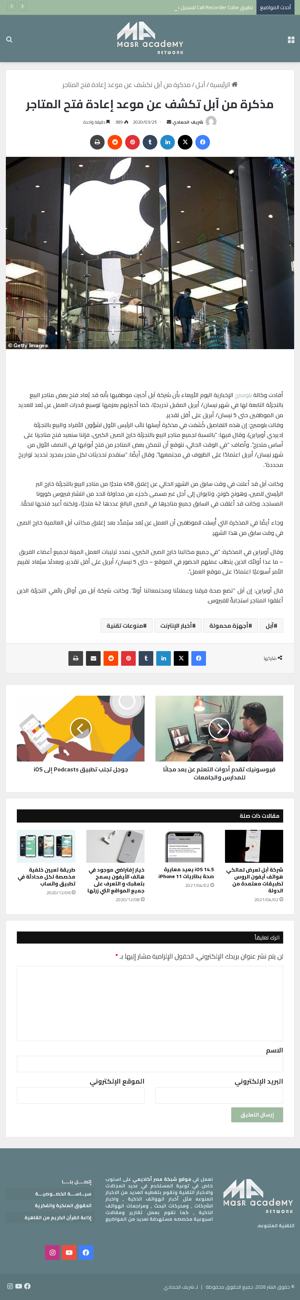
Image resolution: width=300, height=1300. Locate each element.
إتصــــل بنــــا (76, 1181)
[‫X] (185, 142)
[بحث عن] (9, 41)
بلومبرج (243, 394)
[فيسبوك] (202, 142)
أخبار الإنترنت (176, 625)
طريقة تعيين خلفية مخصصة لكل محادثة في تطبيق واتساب (46, 876)
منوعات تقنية (124, 625)
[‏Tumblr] (150, 142)
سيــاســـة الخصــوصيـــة (63, 1193)
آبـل (200, 85)
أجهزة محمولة (228, 625)
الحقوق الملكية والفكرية (63, 1205)
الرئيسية (221, 85)
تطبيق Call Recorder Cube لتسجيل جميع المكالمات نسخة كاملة (186, 7)
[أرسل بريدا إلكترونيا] (169, 122)
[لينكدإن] (167, 142)
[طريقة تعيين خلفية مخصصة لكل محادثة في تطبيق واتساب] (46, 846)
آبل (270, 625)
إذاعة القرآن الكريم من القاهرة (58, 1217)
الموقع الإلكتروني (117, 1081)
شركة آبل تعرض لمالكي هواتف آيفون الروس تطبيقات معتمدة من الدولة (254, 880)
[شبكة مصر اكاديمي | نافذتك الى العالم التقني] (150, 38)
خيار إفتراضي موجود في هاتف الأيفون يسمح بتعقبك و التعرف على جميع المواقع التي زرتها (116, 880)
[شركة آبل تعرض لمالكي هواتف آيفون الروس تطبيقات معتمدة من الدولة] (254, 846)
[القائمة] (291, 41)
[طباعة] (97, 142)
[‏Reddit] (115, 142)
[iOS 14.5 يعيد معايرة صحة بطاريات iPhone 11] (184, 846)
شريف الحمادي (187, 122)
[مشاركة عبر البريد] (93, 658)
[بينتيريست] (132, 142)
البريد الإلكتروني (259, 1081)
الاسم (274, 1050)
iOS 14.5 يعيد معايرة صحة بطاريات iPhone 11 (186, 873)
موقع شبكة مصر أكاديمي (161, 1179)
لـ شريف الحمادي (181, 1286)
